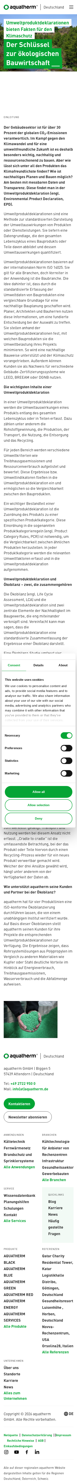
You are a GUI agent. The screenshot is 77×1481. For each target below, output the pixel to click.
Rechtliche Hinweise (21, 1440)
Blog (52, 1201)
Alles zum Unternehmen (15, 1395)
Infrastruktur (53, 1160)
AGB (41, 1440)
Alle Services (15, 1220)
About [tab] (63, 665)
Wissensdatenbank (19, 1195)
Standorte (12, 1373)
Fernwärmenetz (17, 1147)
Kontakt (10, 1214)
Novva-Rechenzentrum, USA (56, 1333)
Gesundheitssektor (58, 1167)
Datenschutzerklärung (37, 1435)
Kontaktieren (19, 1103)
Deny (38, 818)
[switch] (66, 748)
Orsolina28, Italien (57, 1345)
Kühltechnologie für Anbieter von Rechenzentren (56, 1148)
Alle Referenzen (55, 1351)
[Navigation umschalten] (71, 7)
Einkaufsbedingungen (18, 1446)
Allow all (38, 792)
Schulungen (13, 1208)
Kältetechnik (14, 1141)
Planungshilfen (16, 1201)
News (53, 1214)
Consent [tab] (14, 665)
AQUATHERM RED (18, 1294)
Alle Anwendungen (19, 1166)
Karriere (55, 1207)
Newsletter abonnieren (27, 1116)
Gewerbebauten (55, 1173)
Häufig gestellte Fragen (55, 1227)
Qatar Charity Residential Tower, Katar (57, 1262)
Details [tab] (38, 665)
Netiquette (11, 1435)
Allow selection (38, 805)
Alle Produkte (15, 1326)
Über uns (11, 1367)
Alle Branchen (54, 1179)
